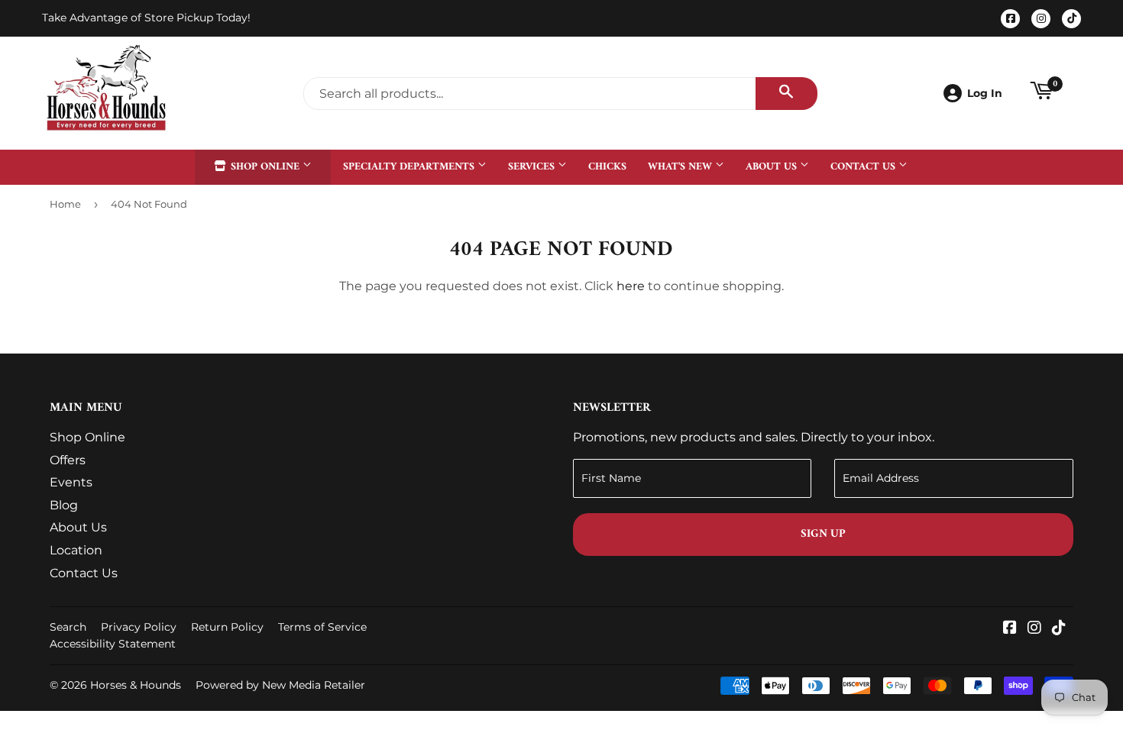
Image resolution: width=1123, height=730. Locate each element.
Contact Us (864, 166)
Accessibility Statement (113, 644)
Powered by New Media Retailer (280, 685)
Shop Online (265, 166)
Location (76, 550)
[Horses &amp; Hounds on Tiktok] (1059, 629)
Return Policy (227, 627)
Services (533, 166)
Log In (984, 93)
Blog (64, 505)
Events (71, 482)
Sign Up (823, 534)
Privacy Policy (138, 627)
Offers (68, 460)
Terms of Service (322, 627)
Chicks (607, 166)
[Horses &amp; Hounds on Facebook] (1010, 629)
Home (65, 204)
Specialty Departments (410, 166)
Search (68, 627)
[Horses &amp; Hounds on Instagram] (1034, 629)
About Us (773, 166)
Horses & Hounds (135, 685)
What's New (681, 166)
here (631, 286)
